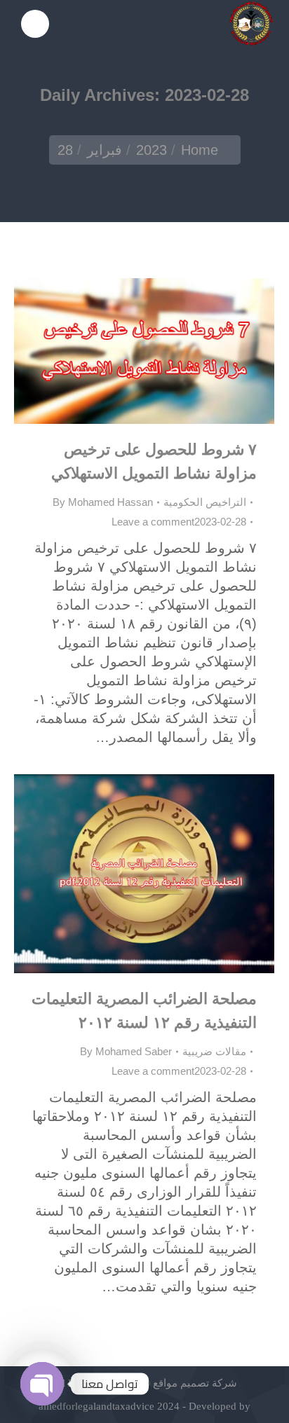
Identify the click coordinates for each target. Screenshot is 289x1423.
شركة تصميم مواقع (193, 1383)
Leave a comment (153, 522)
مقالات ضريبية (214, 1051)
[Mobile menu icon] (35, 24)
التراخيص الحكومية (204, 502)
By (103, 502)
